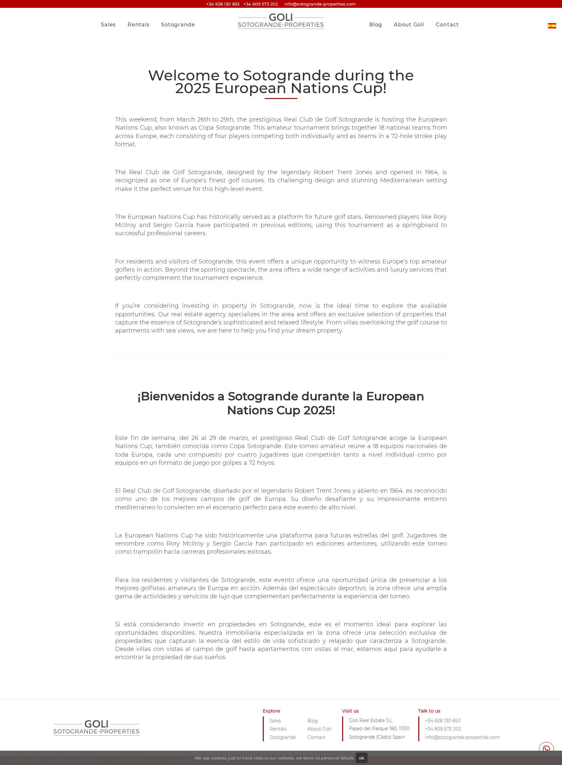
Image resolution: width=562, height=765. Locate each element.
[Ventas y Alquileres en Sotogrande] (552, 21)
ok (361, 757)
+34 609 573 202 (260, 4)
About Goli (409, 24)
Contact (447, 24)
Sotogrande (178, 24)
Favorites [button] (444, 10)
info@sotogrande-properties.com (462, 737)
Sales (108, 24)
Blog (375, 24)
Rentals (138, 24)
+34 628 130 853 (222, 4)
